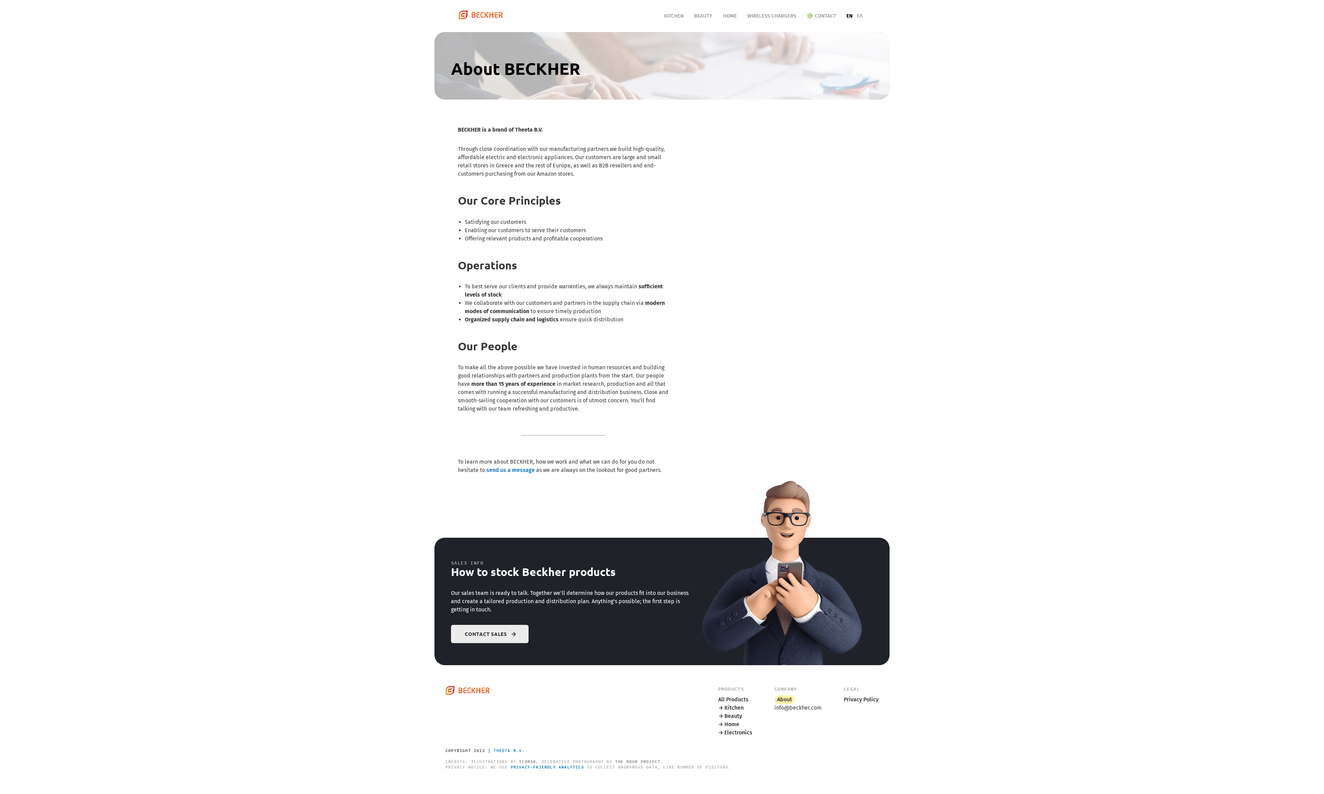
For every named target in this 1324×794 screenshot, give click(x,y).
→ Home (728, 724)
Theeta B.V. (508, 750)
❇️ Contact (821, 16)
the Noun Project (637, 761)
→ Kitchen (731, 707)
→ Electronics (735, 732)
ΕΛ (860, 16)
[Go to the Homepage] (481, 16)
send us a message (511, 470)
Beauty (703, 16)
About (784, 699)
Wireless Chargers (771, 16)
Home (730, 16)
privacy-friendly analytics (547, 767)
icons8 (527, 761)
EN (849, 16)
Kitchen (674, 16)
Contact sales (485, 634)
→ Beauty (730, 716)
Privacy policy (861, 699)
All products (733, 699)
